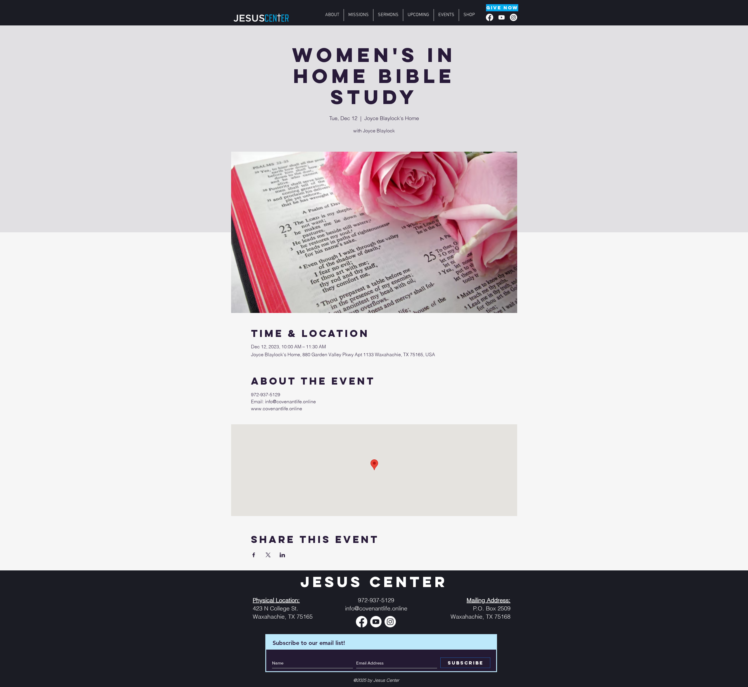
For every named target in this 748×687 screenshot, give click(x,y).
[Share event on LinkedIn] (282, 555)
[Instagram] (513, 17)
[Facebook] (489, 17)
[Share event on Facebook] (254, 555)
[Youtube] (501, 17)
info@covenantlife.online (376, 608)
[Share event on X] (268, 555)
